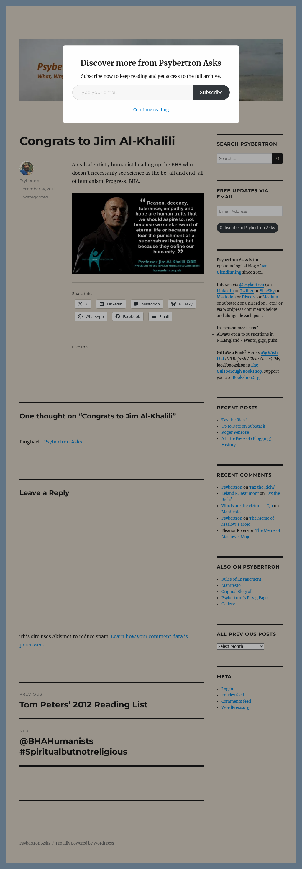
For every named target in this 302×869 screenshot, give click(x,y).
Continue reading (151, 109)
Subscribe (211, 92)
